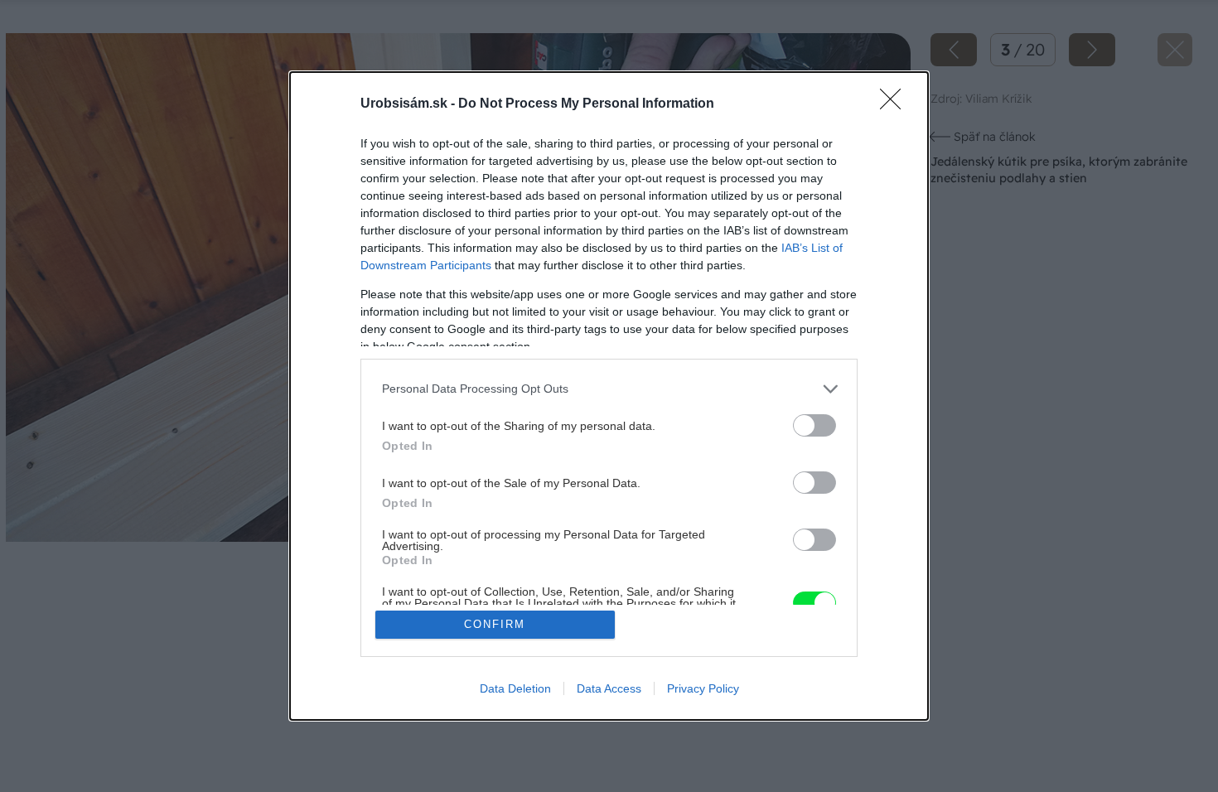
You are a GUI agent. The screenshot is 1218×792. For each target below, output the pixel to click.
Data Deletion (515, 688)
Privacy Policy (703, 688)
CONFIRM (494, 624)
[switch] (814, 425)
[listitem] (609, 389)
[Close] (895, 104)
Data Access (609, 688)
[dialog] (609, 396)
